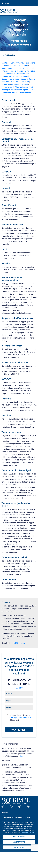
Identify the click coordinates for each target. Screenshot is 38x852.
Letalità (5, 71)
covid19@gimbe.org (18, 643)
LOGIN (19, 687)
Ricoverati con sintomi (10, 79)
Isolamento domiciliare (24, 68)
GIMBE (27, 44)
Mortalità (12, 71)
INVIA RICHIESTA (19, 729)
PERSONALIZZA (19, 837)
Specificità (6, 84)
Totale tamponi (25, 92)
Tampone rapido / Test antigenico (15, 87)
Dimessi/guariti (8, 68)
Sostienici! (24, 756)
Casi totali (6, 63)
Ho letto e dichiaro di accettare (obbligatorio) (21, 717)
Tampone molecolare (19, 84)
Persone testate (23, 73)
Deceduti (24, 65)
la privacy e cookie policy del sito (21, 718)
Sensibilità (25, 82)
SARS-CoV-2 (14, 82)
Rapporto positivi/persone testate (15, 76)
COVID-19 (16, 65)
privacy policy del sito (28, 832)
